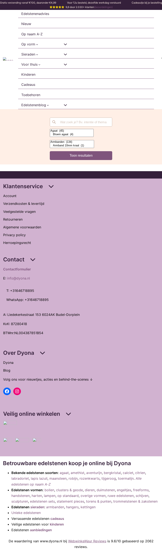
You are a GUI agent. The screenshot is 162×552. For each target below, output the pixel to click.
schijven (142, 496)
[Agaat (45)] (71, 131)
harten (37, 496)
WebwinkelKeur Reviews (87, 541)
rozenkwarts (90, 478)
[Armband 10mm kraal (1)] (72, 145)
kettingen (88, 507)
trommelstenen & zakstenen (135, 501)
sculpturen (19, 501)
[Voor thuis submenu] (39, 65)
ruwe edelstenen (121, 496)
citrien (140, 473)
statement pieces (70, 501)
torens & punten (98, 501)
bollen (49, 490)
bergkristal (112, 473)
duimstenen (106, 490)
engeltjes (124, 490)
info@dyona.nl (18, 278)
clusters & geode (69, 490)
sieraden (37, 507)
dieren (90, 490)
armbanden (55, 507)
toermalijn (126, 478)
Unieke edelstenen (26, 513)
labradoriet (20, 478)
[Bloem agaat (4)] (71, 134)
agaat (64, 473)
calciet (128, 473)
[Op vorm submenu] (37, 44)
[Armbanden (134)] (72, 142)
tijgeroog (108, 478)
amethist (77, 473)
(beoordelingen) (103, 7)
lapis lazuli (39, 478)
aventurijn (94, 473)
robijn (73, 478)
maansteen (58, 478)
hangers (72, 507)
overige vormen (93, 496)
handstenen (20, 496)
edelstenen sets (42, 501)
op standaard (68, 496)
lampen (49, 496)
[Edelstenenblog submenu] (48, 105)
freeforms (141, 490)
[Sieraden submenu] (37, 54)
